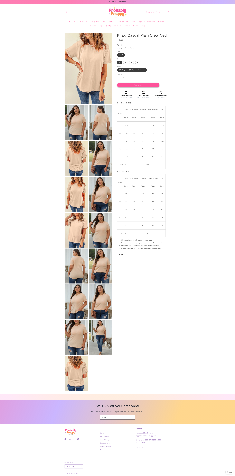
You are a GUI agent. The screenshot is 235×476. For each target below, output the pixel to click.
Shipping (119, 48)
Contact (102, 433)
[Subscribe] (133, 417)
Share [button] (121, 254)
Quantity (119, 74)
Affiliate (102, 450)
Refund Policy (104, 440)
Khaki (121, 55)
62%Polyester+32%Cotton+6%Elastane (132, 70)
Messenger (140, 447)
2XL (145, 62)
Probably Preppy (73, 473)
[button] (67, 12)
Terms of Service (105, 446)
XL (138, 62)
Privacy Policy (104, 436)
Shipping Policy (105, 443)
